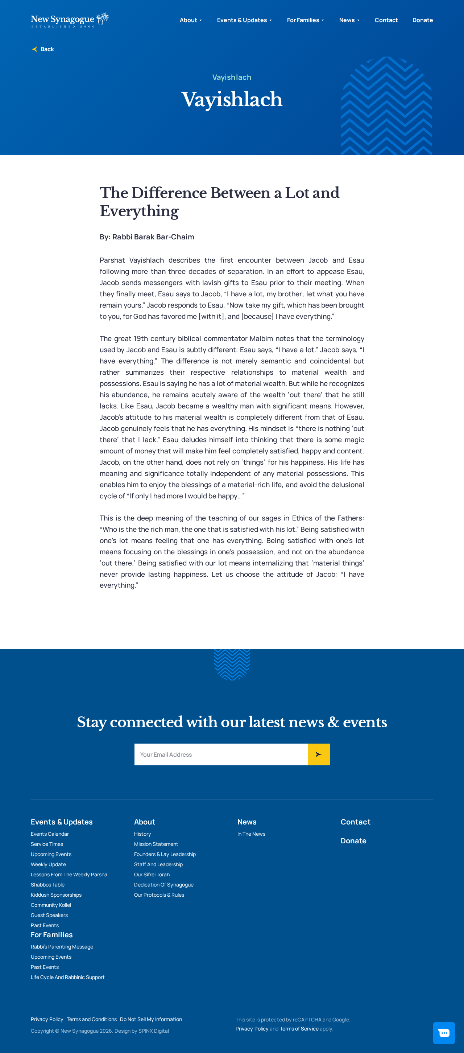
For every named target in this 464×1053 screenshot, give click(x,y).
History (142, 833)
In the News (251, 833)
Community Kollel (51, 904)
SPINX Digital (153, 1030)
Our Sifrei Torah (152, 874)
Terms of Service (299, 1028)
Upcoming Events (51, 854)
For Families (303, 20)
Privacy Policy (47, 1019)
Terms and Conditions (92, 1019)
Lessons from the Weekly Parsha (69, 874)
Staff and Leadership (158, 864)
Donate (423, 20)
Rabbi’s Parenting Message (62, 946)
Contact (386, 20)
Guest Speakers (49, 915)
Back (47, 49)
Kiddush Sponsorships (56, 894)
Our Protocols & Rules (159, 894)
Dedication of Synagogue (164, 884)
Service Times (47, 843)
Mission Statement (156, 843)
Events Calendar (50, 833)
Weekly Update (48, 864)
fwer (319, 754)
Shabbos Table (48, 884)
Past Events (45, 925)
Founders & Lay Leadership (165, 854)
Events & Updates (242, 20)
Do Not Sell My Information (151, 1019)
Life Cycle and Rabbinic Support (68, 977)
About (188, 20)
